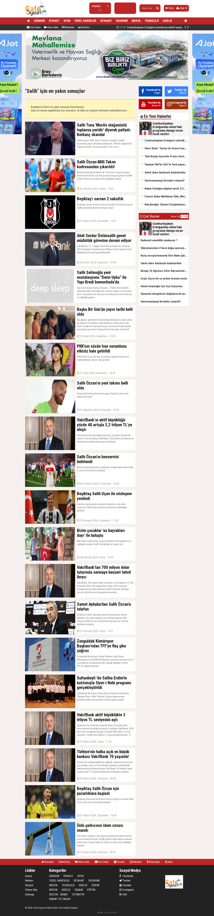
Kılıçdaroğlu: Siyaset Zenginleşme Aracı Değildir (165, 204)
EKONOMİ (122, 20)
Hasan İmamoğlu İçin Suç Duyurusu (162, 286)
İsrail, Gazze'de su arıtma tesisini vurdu (164, 278)
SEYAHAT (106, 20)
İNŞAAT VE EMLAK (60, 899)
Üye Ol (183, 8)
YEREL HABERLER (85, 20)
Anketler (85, 27)
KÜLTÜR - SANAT (58, 894)
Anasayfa (49, 861)
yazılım (100, 912)
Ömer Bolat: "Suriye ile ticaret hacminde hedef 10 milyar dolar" (157, 27)
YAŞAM (79, 889)
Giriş (171, 8)
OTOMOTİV (78, 894)
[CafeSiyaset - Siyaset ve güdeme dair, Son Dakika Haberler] (36, 16)
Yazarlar (121, 861)
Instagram (128, 889)
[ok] (157, 8)
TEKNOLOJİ (152, 20)
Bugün (173, 216)
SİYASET (54, 20)
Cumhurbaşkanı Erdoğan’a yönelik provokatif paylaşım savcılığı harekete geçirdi (165, 140)
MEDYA (136, 20)
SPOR (67, 20)
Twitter (126, 880)
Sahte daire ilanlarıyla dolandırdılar (163, 172)
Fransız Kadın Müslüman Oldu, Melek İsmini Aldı (165, 196)
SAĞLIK (167, 20)
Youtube (126, 885)
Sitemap (29, 894)
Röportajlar (154, 861)
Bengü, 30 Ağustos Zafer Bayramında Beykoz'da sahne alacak (165, 270)
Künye (28, 876)
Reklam (29, 880)
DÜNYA (95, 885)
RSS (124, 894)
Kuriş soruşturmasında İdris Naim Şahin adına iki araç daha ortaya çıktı (165, 255)
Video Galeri (52, 27)
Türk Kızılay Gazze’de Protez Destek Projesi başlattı (165, 156)
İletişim (29, 885)
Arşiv (170, 861)
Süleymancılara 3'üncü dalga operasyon (164, 248)
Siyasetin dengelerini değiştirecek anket (165, 293)
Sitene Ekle (31, 889)
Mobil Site (65, 861)
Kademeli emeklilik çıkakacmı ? (159, 240)
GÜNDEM (39, 20)
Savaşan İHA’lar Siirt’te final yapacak (164, 164)
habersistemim (110, 912)
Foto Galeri (35, 27)
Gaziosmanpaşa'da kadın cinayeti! (162, 180)
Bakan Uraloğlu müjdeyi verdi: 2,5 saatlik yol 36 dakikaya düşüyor (165, 188)
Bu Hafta (184, 216)
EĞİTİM (91, 889)
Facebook (127, 876)
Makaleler (70, 27)
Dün (178, 216)
